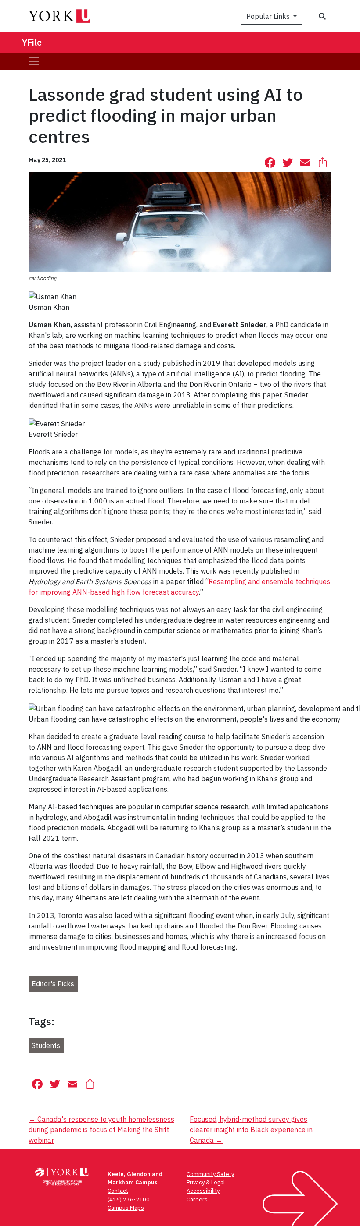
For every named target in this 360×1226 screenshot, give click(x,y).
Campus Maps (126, 1208)
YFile (32, 42)
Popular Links (269, 16)
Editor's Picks (53, 983)
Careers (197, 1199)
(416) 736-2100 (129, 1199)
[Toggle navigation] (34, 61)
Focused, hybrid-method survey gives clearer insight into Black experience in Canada (251, 1130)
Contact (118, 1190)
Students (46, 1045)
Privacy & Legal (206, 1182)
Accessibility (203, 1190)
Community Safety (210, 1174)
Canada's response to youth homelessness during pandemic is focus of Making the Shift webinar (101, 1130)
